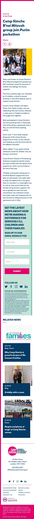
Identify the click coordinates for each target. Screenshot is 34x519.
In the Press (7, 16)
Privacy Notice (24, 492)
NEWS (20, 490)
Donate (6, 492)
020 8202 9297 (17, 467)
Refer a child (23, 488)
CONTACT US (7, 495)
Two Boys (23, 517)
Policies (21, 495)
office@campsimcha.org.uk (17, 469)
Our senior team (9, 488)
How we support (9, 490)
